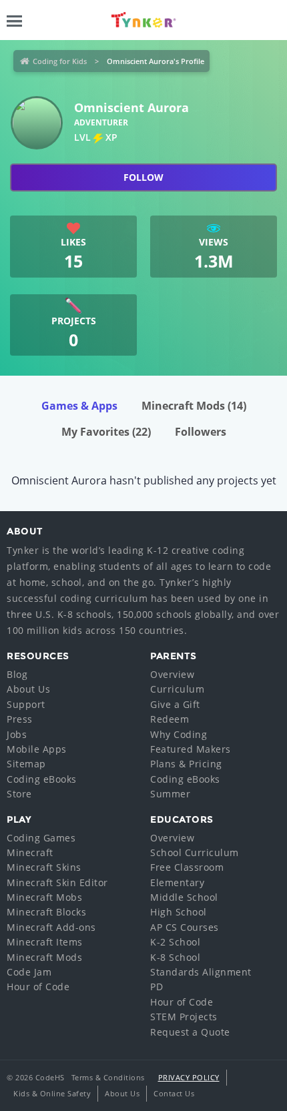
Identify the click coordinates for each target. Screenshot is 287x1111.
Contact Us (174, 1093)
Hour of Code (38, 986)
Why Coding (178, 734)
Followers (200, 431)
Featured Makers (190, 749)
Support (26, 704)
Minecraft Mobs (44, 897)
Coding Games (41, 837)
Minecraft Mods (193, 405)
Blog (17, 674)
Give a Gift (175, 704)
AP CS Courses (184, 927)
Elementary (177, 882)
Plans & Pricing (186, 763)
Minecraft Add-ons (51, 927)
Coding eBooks (42, 779)
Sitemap (26, 763)
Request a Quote (190, 1032)
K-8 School (175, 957)
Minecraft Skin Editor (57, 882)
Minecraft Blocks (46, 911)
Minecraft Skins (44, 867)
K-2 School (175, 942)
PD (156, 986)
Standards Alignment (201, 972)
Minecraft (30, 852)
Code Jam (29, 972)
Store (19, 793)
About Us (28, 689)
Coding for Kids (60, 61)
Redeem (169, 719)
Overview (172, 674)
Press (20, 719)
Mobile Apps (37, 749)
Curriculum (177, 689)
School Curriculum (194, 852)
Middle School (184, 897)
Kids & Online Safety (52, 1093)
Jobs (17, 734)
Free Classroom (187, 867)
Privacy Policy (189, 1077)
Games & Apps (79, 405)
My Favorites (106, 431)
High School (178, 911)
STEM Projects (184, 1016)
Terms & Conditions (108, 1077)
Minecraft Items (45, 942)
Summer (170, 793)
